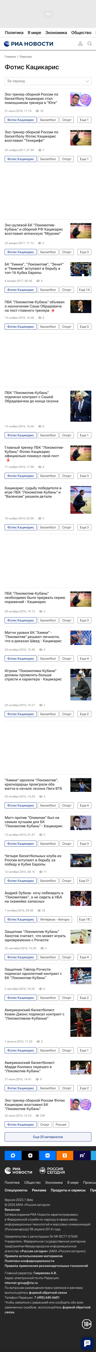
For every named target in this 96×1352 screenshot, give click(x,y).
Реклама (39, 1190)
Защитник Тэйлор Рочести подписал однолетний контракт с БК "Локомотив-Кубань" (33, 973)
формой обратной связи (48, 1292)
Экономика (54, 1182)
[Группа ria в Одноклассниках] (64, 1155)
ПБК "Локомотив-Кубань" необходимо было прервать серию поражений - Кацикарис (35, 597)
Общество (32, 1182)
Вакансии (12, 1209)
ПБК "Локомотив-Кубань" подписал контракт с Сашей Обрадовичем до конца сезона (31, 397)
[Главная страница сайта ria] (28, 43)
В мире (73, 1182)
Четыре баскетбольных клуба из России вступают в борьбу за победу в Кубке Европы (33, 860)
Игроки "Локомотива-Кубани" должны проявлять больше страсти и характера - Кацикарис (33, 675)
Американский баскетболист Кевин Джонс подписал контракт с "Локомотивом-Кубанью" (34, 1014)
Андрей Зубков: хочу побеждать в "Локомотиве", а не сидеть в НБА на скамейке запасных (34, 897)
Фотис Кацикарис (32, 67)
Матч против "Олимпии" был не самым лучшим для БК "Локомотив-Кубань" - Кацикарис (33, 822)
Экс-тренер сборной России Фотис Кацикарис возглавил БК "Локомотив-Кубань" (35, 1104)
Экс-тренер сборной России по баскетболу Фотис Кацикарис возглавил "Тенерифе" (31, 136)
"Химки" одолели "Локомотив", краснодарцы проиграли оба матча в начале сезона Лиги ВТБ (33, 784)
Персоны (26, 56)
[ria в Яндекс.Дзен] (30, 1155)
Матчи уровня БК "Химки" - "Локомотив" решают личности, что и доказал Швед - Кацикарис (33, 637)
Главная (10, 56)
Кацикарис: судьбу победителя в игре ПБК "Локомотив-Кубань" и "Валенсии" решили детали (33, 492)
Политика (12, 1182)
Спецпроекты (16, 1190)
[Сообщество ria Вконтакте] (47, 1155)
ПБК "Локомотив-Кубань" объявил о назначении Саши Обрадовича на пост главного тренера (35, 306)
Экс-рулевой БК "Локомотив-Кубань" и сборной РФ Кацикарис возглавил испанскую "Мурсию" (34, 229)
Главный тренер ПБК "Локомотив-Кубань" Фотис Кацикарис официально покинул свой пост (34, 451)
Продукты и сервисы (68, 1190)
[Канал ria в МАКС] (13, 1155)
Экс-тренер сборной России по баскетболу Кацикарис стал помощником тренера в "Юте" (31, 98)
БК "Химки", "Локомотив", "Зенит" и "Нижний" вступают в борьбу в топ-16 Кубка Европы (34, 268)
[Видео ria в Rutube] (82, 1155)
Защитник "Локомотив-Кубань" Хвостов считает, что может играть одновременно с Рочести (35, 936)
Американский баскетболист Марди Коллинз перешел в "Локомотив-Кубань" (30, 1067)
